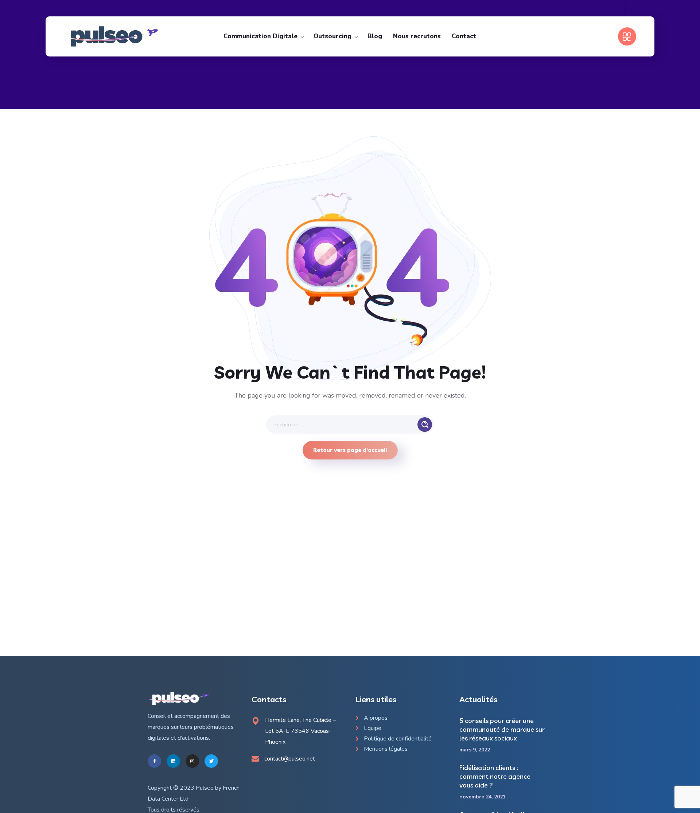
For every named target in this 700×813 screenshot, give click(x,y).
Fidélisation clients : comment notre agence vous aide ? (494, 776)
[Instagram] (192, 761)
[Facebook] (154, 761)
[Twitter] (211, 761)
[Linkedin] (173, 761)
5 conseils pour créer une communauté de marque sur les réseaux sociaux (502, 729)
